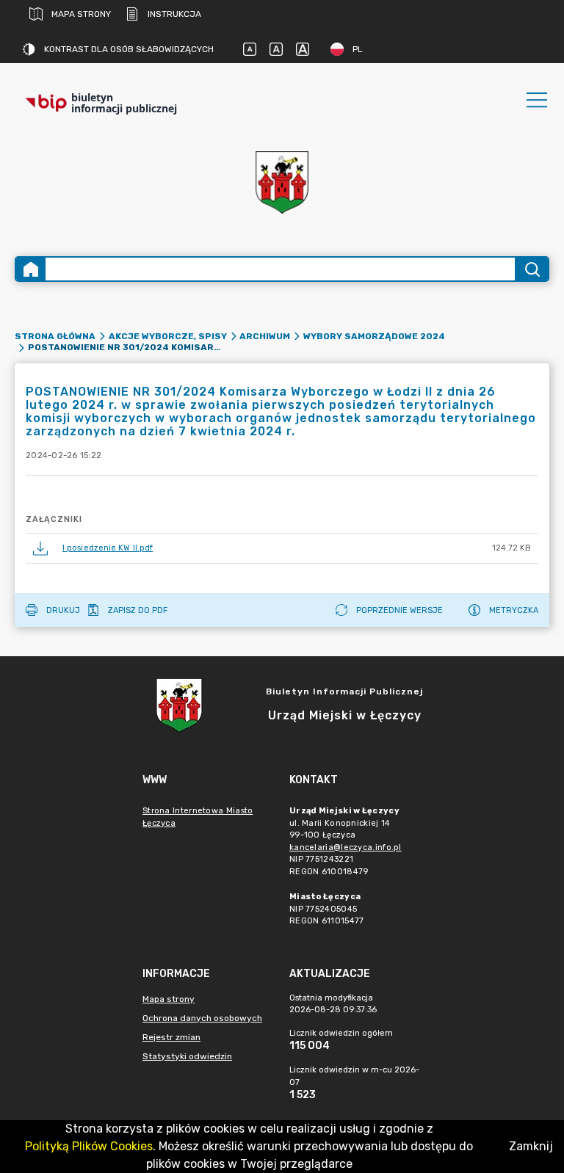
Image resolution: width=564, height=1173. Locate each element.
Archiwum (264, 336)
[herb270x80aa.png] (282, 182)
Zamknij (531, 1146)
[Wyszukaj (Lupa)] (531, 269)
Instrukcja (174, 14)
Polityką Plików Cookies (89, 1146)
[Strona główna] (31, 269)
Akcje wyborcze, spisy (168, 336)
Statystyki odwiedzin (187, 1056)
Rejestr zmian (171, 1037)
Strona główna (55, 336)
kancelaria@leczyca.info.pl (345, 847)
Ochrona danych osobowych (202, 1018)
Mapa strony (81, 14)
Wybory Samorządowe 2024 (374, 336)
